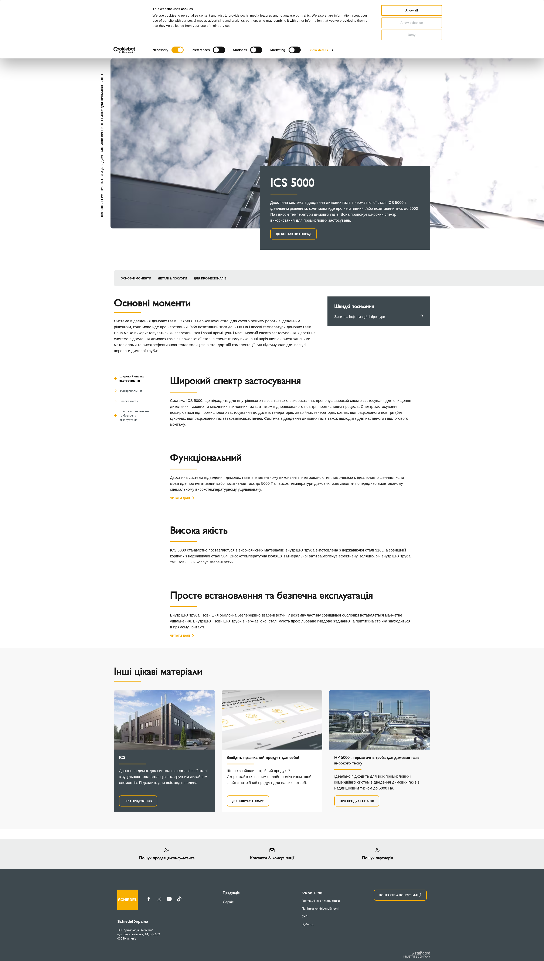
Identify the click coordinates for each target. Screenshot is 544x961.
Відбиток (308, 924)
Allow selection (411, 22)
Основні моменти (136, 278)
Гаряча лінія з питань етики (321, 900)
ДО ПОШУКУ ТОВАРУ (248, 801)
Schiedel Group (312, 892)
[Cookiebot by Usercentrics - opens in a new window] (124, 50)
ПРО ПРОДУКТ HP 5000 (357, 801)
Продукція (231, 892)
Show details (318, 50)
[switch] (219, 50)
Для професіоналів (210, 278)
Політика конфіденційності (320, 908)
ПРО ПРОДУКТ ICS (138, 801)
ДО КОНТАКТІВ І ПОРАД (293, 234)
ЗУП (304, 916)
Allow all (411, 10)
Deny (411, 35)
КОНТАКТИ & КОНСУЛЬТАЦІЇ (400, 895)
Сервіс (228, 902)
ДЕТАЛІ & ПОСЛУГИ (172, 278)
